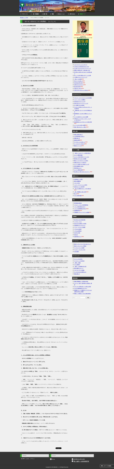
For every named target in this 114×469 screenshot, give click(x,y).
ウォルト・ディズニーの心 (79, 249)
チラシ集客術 (77, 264)
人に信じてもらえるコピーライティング (82, 68)
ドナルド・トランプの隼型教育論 (81, 205)
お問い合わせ (72, 14)
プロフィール (25, 14)
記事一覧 (45, 14)
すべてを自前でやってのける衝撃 (81, 116)
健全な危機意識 (77, 181)
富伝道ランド (39, 4)
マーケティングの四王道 (79, 260)
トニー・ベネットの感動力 (79, 99)
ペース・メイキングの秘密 (79, 227)
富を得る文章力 (77, 86)
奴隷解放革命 (77, 210)
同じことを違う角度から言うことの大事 (82, 75)
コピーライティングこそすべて (80, 64)
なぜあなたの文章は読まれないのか (81, 66)
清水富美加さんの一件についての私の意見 (83, 122)
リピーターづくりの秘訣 (79, 270)
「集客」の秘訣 (77, 262)
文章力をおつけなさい (78, 84)
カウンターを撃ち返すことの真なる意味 (82, 286)
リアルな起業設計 (78, 231)
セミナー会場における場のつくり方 (81, 164)
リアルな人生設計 (78, 229)
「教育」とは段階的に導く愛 (80, 266)
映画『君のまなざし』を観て (80, 127)
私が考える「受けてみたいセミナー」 (82, 171)
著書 (53, 14)
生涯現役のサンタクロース (79, 225)
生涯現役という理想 (78, 179)
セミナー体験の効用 (78, 169)
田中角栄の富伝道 (78, 203)
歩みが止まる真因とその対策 (80, 223)
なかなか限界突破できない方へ (80, 288)
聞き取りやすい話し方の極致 (80, 158)
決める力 (76, 234)
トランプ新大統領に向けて (79, 206)
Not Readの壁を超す (78, 82)
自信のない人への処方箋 (79, 186)
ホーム (53, 459)
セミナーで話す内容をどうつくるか (81, 156)
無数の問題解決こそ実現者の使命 (81, 281)
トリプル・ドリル (78, 221)
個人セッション (61, 14)
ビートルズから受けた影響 (79, 125)
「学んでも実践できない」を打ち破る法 (82, 188)
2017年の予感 (77, 232)
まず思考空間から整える (79, 136)
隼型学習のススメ (78, 168)
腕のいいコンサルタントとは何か (81, 160)
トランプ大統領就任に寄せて (80, 208)
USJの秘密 (76, 251)
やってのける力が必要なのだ (80, 272)
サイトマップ (91, 1)
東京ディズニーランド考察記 (80, 246)
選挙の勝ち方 (77, 273)
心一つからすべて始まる (79, 143)
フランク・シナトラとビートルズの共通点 (83, 97)
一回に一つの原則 (78, 79)
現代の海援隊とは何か (78, 166)
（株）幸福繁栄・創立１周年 (80, 191)
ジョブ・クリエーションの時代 (80, 184)
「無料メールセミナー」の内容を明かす (82, 153)
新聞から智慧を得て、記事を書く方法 (82, 70)
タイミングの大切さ (78, 259)
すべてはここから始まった (79, 142)
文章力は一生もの (78, 88)
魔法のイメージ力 (78, 145)
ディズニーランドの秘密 (79, 247)
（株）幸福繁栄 (35, 14)
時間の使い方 (77, 138)
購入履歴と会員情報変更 (81, 461)
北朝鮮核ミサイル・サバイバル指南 (81, 212)
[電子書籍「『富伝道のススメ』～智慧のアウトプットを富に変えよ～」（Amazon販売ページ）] (83, 48)
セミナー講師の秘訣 (78, 155)
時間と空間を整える (78, 134)
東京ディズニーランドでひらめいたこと (82, 244)
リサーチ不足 (77, 183)
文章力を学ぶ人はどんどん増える (81, 90)
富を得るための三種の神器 (79, 219)
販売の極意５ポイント (78, 268)
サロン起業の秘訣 (78, 195)
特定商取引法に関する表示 (79, 459)
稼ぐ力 (75, 193)
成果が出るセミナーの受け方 (80, 162)
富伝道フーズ (82, 14)
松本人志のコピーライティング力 (81, 103)
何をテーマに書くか (78, 81)
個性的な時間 (77, 140)
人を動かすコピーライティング (80, 77)
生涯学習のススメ (78, 236)
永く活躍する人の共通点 (79, 105)
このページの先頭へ (107, 465)
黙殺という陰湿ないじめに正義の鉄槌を (82, 293)
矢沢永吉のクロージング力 (79, 101)
